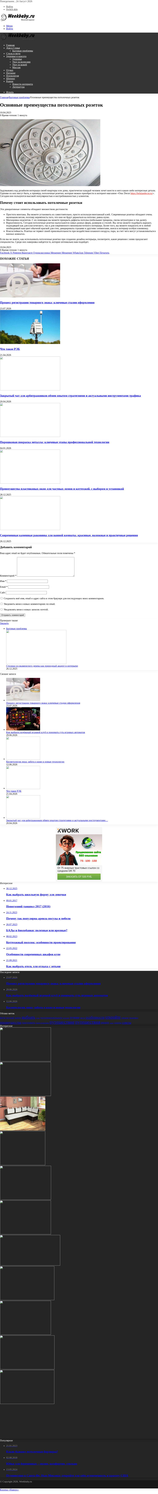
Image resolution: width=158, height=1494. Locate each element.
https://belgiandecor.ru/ (142, 193)
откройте (113, 1017)
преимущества (10, 1022)
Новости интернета (22, 84)
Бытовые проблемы (22, 50)
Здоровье (17, 59)
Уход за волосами (21, 62)
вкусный (10, 1018)
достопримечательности (51, 1017)
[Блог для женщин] (17, 20)
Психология (12, 75)
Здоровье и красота (16, 56)
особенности (95, 1017)
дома (38, 1018)
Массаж (16, 67)
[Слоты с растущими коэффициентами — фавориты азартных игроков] (27, 1368)
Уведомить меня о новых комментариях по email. (29, 604)
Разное (9, 81)
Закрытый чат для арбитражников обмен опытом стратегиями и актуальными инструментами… (57, 820)
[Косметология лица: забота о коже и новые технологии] (23, 759)
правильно (133, 1018)
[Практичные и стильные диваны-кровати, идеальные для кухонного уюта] (22, 1129)
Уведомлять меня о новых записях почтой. (26, 609)
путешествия (87, 1022)
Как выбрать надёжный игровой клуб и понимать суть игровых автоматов (45, 732)
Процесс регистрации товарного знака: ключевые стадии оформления (47, 302)
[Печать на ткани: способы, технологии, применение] (25, 1199)
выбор (18, 1017)
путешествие (62, 1022)
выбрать (28, 1017)
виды (3, 1017)
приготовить (28, 1022)
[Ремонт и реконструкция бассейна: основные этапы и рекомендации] (22, 1164)
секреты (117, 1023)
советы (126, 1022)
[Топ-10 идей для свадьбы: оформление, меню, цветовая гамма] (25, 1060)
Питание (10, 73)
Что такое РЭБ (10, 349)
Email (4, 587)
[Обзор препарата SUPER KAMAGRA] (30, 1264)
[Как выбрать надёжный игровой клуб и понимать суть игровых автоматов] (23, 729)
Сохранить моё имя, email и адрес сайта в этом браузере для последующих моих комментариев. (54, 598)
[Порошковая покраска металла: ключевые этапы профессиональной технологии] (30, 436)
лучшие (75, 1017)
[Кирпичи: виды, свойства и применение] (27, 1299)
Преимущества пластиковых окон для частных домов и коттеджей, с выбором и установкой (62, 488)
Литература (18, 87)
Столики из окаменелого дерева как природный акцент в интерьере (42, 666)
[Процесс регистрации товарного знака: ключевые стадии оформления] (30, 296)
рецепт (105, 1022)
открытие (125, 1018)
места (82, 1018)
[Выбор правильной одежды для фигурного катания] (25, 1437)
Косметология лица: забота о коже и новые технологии (35, 761)
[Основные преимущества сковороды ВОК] (25, 1334)
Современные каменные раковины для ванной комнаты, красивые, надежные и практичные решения (69, 535)
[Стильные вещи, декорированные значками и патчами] (27, 1403)
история (66, 1018)
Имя (3, 581)
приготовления (42, 1023)
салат (112, 1023)
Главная (10, 45)
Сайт (2, 592)
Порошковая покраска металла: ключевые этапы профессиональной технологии (54, 442)
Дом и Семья (13, 48)
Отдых (9, 70)
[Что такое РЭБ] (30, 343)
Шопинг (10, 78)
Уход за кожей (19, 64)
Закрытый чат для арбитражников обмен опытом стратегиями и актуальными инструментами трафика (70, 395)
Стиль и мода (13, 53)
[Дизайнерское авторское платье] (25, 1233)
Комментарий (8, 575)
